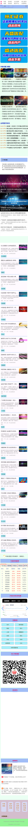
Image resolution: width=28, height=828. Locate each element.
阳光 (21, 789)
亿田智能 (7, 733)
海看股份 (7, 739)
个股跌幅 (9, 718)
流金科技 (7, 724)
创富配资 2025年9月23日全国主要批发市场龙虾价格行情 (13, 209)
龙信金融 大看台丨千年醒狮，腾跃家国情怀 (13, 649)
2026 (21, 792)
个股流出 (20, 718)
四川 (21, 781)
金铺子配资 (3, 396)
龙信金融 (3, 659)
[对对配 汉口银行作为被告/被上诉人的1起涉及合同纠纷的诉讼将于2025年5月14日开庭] (7, 100)
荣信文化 (7, 741)
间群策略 (3, 379)
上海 (8, 785)
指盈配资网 (3, 645)
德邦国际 (21, 777)
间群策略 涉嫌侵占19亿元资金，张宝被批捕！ (14, 369)
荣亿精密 (7, 726)
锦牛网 (2, 612)
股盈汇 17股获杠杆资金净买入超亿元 (12, 478)
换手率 (25, 718)
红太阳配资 (3, 256)
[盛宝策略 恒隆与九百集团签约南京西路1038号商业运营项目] (21, 100)
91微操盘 (3, 319)
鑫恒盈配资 (3, 674)
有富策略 (3, 474)
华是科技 (7, 735)
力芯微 (7, 744)
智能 (8, 781)
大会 (8, 792)
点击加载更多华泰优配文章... (14, 710)
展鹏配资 (21, 785)
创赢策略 (3, 458)
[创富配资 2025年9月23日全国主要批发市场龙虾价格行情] (14, 202)
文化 (21, 796)
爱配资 (2, 272)
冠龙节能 (7, 728)
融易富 (2, 350)
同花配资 (3, 443)
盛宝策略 (3, 689)
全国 (8, 789)
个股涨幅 (3, 719)
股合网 (2, 427)
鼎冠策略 (3, 288)
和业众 (2, 334)
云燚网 (2, 581)
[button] (3, 761)
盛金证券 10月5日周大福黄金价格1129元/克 (13, 190)
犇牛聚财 (3, 536)
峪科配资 (3, 703)
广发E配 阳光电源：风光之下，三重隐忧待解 (14, 400)
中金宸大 (3, 628)
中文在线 (7, 731)
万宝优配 (3, 505)
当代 (8, 777)
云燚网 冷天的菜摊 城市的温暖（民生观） (13, 571)
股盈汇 (2, 488)
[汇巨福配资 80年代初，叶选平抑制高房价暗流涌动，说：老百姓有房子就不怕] (7, 73)
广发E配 (3, 410)
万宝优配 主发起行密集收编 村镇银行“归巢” (13, 493)
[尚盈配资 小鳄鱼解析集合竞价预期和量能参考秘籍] (21, 73)
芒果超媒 (7, 737)
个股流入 (14, 718)
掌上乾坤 (3, 521)
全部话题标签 (14, 800)
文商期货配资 (4, 596)
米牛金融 (3, 550)
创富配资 (7, 796)
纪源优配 (3, 303)
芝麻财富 (3, 365)
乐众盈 (2, 567)
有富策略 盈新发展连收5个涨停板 (11, 462)
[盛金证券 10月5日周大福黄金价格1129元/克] (14, 183)
